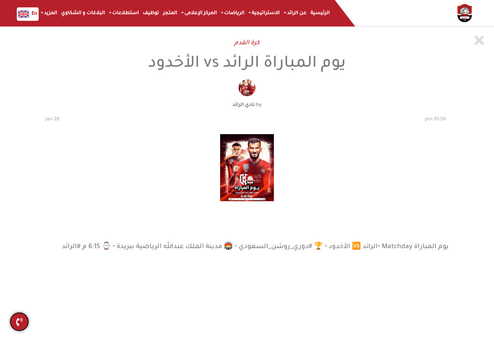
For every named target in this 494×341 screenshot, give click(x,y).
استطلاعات (125, 13)
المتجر (170, 13)
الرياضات (234, 13)
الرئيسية (320, 13)
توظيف (151, 13)
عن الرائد (296, 13)
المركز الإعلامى (200, 13)
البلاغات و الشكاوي (83, 13)
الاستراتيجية (266, 13)
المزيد (50, 13)
